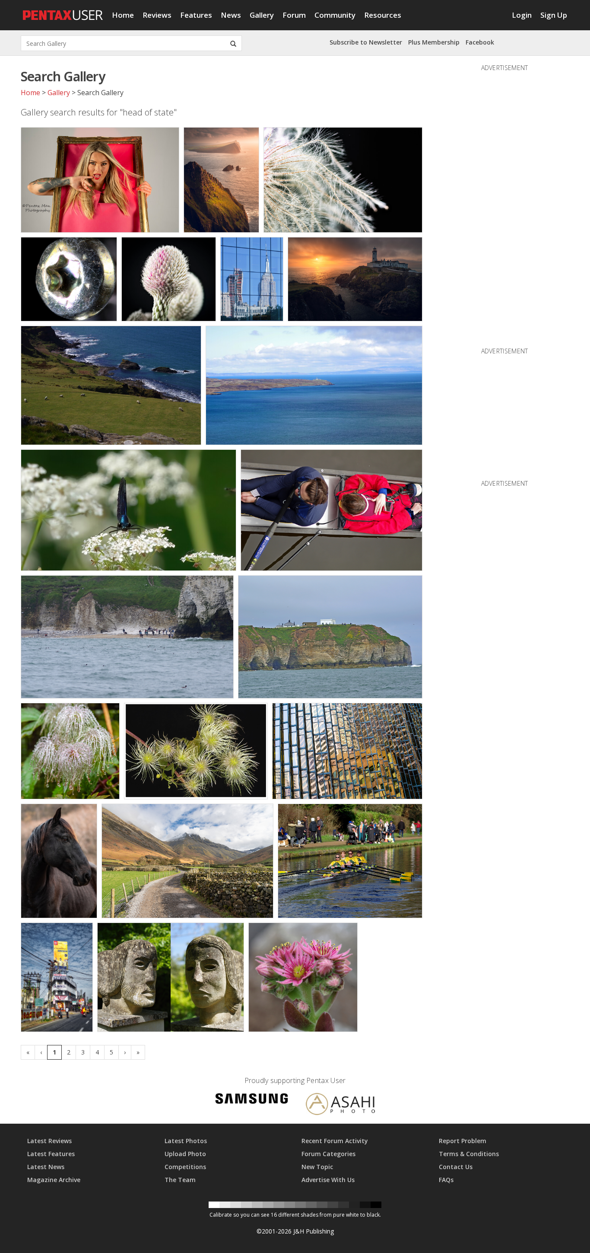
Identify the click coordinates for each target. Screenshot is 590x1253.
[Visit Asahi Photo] (340, 1106)
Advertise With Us (328, 1180)
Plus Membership (434, 42)
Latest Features (51, 1154)
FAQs (446, 1180)
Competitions (185, 1167)
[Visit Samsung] (251, 1100)
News (231, 15)
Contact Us (456, 1167)
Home (123, 15)
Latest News (45, 1167)
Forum (294, 15)
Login (522, 15)
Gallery (262, 15)
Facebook (480, 42)
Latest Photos (186, 1141)
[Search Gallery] (233, 43)
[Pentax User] (63, 11)
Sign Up (553, 15)
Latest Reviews (49, 1141)
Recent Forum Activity (334, 1141)
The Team (180, 1180)
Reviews (157, 15)
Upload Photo (185, 1154)
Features (196, 15)
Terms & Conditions (469, 1154)
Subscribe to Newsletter (366, 42)
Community (334, 15)
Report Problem (462, 1141)
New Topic (317, 1167)
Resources (382, 15)
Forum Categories (328, 1154)
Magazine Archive (53, 1180)
